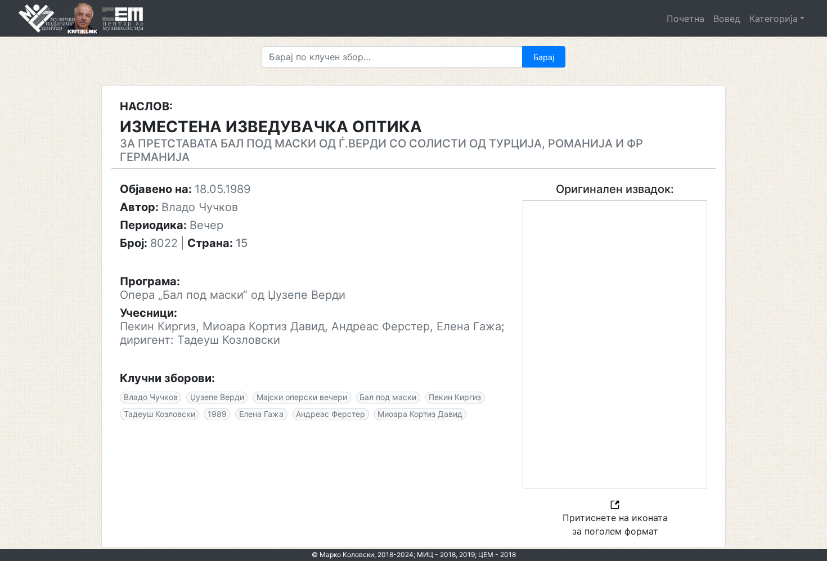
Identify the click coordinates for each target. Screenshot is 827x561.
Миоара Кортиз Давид (419, 414)
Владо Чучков (151, 397)
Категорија (773, 18)
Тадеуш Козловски (159, 414)
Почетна (685, 18)
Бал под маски (387, 397)
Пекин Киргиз (455, 397)
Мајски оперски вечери (302, 397)
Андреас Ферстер (330, 414)
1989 (217, 414)
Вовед (726, 18)
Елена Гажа (261, 414)
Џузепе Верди (217, 397)
